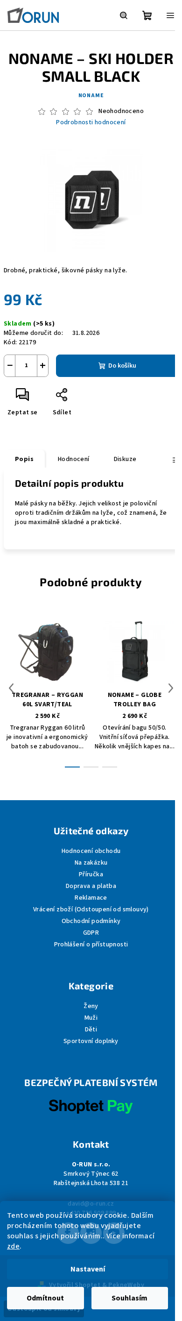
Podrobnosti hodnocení (91, 122)
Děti (91, 1029)
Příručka (91, 874)
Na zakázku (91, 862)
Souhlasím (129, 1298)
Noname (91, 95)
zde (13, 1246)
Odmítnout (45, 1298)
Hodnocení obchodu (91, 851)
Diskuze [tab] (125, 459)
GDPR (91, 932)
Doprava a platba (91, 886)
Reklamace (91, 897)
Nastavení (87, 1269)
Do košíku (122, 365)
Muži (91, 1018)
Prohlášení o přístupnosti (91, 944)
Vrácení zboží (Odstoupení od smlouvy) (91, 909)
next (170, 688)
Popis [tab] (24, 459)
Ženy (91, 1006)
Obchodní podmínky (91, 921)
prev (11, 688)
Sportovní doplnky (91, 1041)
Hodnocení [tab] (74, 459)
